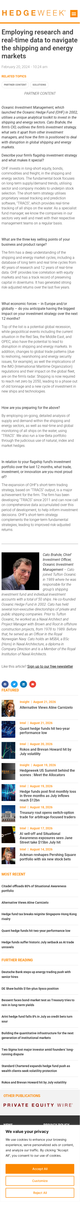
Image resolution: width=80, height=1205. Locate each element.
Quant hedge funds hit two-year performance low (45, 730)
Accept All (39, 1169)
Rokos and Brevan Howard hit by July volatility (34, 1082)
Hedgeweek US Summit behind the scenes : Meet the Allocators (47, 772)
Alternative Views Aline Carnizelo (46, 707)
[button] (74, 13)
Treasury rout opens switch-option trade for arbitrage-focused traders (48, 815)
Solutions (39, 84)
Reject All (40, 1193)
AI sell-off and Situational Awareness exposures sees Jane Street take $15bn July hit (46, 838)
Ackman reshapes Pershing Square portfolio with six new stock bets (48, 857)
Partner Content (15, 84)
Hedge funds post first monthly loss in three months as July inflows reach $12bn (48, 795)
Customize (40, 1181)
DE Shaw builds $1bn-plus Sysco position (30, 989)
